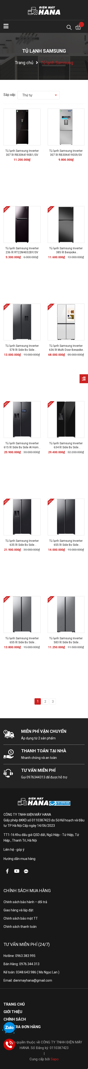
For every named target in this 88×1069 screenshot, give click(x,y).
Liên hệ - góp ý (14, 849)
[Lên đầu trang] (79, 1046)
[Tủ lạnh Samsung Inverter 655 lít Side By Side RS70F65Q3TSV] (22, 614)
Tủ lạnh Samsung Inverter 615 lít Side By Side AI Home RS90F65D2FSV (22, 447)
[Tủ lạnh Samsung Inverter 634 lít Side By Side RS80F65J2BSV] (66, 419)
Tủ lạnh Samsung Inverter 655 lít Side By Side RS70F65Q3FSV (66, 544)
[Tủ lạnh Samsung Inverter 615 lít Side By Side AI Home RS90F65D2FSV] (22, 419)
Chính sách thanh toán (20, 927)
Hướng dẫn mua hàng (19, 859)
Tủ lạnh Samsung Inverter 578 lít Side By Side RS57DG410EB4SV (22, 349)
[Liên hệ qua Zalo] (9, 1028)
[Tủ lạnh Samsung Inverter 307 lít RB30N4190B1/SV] (22, 127)
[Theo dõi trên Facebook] (7, 871)
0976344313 (36, 777)
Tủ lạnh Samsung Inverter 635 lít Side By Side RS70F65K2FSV (22, 544)
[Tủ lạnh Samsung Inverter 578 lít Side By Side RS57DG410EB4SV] (22, 322)
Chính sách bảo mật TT (21, 918)
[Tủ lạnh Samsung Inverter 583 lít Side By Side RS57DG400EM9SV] (66, 614)
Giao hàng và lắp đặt (18, 910)
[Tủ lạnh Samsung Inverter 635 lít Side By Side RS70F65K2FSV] (22, 517)
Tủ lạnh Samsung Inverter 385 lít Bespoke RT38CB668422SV (66, 252)
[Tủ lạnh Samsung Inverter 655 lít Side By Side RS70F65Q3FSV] (66, 517)
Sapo (55, 1059)
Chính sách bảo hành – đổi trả (25, 902)
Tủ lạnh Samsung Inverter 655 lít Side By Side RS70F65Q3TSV (22, 642)
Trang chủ (14, 1004)
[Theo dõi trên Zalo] (26, 871)
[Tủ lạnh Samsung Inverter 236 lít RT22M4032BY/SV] (22, 224)
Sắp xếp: (10, 95)
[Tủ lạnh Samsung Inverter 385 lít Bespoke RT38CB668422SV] (66, 224)
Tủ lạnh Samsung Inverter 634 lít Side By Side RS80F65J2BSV (66, 447)
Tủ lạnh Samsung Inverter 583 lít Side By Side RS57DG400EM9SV (66, 642)
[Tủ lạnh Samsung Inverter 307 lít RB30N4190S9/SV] (66, 127)
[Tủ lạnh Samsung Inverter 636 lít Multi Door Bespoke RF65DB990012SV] (66, 322)
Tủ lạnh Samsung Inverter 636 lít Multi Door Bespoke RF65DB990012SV (66, 349)
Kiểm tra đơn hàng (22, 1027)
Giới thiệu (13, 1012)
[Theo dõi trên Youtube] (16, 871)
